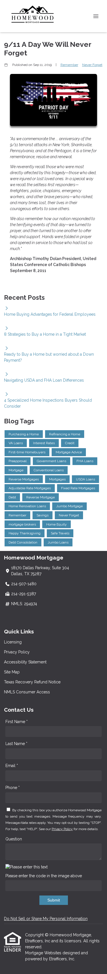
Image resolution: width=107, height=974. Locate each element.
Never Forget (92, 65)
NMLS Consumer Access (27, 692)
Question (13, 839)
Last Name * (16, 743)
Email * (11, 765)
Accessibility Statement (25, 662)
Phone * (12, 787)
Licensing (13, 642)
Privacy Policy (17, 652)
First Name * (16, 721)
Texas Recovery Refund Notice (32, 682)
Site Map (12, 672)
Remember (69, 65)
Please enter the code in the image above (43, 876)
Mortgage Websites (43, 953)
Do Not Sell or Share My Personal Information (46, 918)
